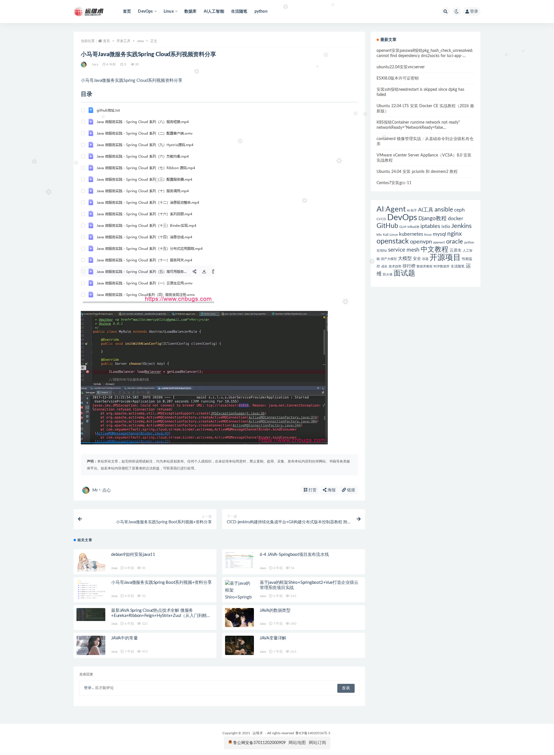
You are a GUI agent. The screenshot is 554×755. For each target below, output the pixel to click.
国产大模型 (389, 259)
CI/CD (381, 219)
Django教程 (432, 218)
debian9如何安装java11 (133, 554)
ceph (459, 209)
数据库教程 (425, 266)
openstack (393, 241)
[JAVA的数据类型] (239, 617)
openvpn (421, 242)
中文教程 (434, 249)
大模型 (405, 258)
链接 (350, 490)
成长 (384, 266)
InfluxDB (413, 227)
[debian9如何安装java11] (90, 561)
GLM (402, 227)
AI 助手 (412, 210)
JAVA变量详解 (273, 638)
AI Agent (391, 209)
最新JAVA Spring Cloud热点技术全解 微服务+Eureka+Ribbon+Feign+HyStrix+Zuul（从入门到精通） (159, 615)
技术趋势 (395, 266)
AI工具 (425, 210)
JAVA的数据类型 (275, 610)
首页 (127, 12)
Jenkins (461, 226)
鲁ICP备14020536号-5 (312, 733)
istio (445, 226)
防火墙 (387, 274)
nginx (454, 234)
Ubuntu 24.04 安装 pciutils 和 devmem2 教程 (417, 172)
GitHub (387, 226)
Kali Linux (390, 234)
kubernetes (411, 234)
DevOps (402, 217)
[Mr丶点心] (84, 64)
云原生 (456, 250)
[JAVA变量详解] (239, 645)
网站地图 (297, 743)
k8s (379, 234)
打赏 (312, 490)
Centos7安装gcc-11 (394, 183)
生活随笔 (239, 12)
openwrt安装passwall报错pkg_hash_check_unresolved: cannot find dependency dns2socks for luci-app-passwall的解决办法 (425, 56)
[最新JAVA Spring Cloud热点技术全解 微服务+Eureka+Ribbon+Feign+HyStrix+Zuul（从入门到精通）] (90, 614)
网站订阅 (317, 743)
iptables (430, 226)
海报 (331, 490)
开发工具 (123, 41)
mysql (439, 234)
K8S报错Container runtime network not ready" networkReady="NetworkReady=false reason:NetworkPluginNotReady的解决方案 (418, 127)
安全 (417, 259)
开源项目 (445, 257)
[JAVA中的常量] (90, 645)
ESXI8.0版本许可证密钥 (398, 78)
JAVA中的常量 (124, 638)
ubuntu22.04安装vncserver (401, 67)
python (260, 12)
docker (455, 218)
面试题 (404, 273)
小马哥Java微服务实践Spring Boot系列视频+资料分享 (161, 582)
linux (428, 234)
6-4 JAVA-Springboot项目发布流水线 (294, 554)
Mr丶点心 (101, 490)
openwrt (439, 242)
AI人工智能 (214, 12)
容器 (425, 259)
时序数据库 (442, 266)
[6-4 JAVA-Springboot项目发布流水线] (239, 560)
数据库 (190, 12)
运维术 (257, 733)
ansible (444, 210)
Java (140, 41)
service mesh (404, 250)
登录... (89, 688)
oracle (454, 241)
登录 (474, 12)
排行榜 (409, 266)
